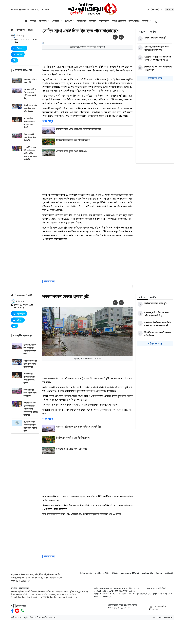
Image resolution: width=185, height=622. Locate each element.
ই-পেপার (169, 9)
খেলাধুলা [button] (69, 21)
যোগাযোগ (169, 573)
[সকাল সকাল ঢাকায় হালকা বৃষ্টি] (154, 38)
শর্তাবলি (115, 573)
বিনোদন (92, 21)
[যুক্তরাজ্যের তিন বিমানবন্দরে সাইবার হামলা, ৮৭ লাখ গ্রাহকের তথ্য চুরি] (154, 58)
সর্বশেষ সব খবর (155, 78)
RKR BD (170, 617)
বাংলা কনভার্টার (147, 573)
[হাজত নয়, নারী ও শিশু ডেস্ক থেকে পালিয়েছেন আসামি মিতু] (154, 48)
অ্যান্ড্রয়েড (156, 609)
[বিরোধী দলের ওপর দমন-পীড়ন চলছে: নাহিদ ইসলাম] (154, 68)
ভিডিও (15, 9)
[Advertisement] (25, 200)
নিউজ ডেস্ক (19, 35)
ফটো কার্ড (19, 54)
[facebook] (12, 611)
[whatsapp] (22, 611)
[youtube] (17, 611)
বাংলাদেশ (21, 29)
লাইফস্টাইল (104, 21)
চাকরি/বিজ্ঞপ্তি (134, 21)
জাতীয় (30, 29)
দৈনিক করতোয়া (86, 573)
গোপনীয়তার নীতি (101, 573)
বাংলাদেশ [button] (43, 21)
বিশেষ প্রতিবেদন (119, 21)
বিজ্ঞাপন (159, 573)
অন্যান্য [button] (145, 21)
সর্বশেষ (33, 21)
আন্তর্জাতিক (81, 21)
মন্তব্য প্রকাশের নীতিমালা (130, 573)
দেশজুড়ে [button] (56, 21)
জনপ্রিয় (153, 31)
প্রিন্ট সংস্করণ (21, 48)
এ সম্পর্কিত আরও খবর (22, 70)
